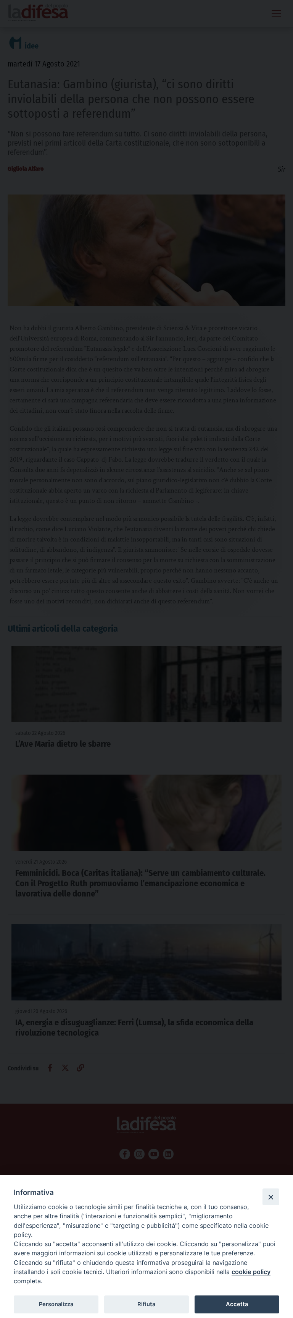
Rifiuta (146, 1304)
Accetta (237, 1304)
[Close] (270, 1196)
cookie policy (251, 1272)
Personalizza (56, 1304)
